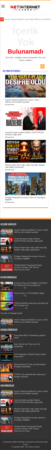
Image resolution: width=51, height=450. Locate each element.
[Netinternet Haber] (25, 7)
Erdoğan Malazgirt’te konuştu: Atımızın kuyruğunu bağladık (29, 257)
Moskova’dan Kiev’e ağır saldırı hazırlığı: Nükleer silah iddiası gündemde (30, 248)
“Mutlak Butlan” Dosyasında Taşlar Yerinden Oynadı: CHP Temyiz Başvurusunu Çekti (28, 267)
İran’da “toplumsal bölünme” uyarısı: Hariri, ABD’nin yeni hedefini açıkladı (22, 101)
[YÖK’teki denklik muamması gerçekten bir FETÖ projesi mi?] (6, 306)
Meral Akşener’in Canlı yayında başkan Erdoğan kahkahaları (30, 365)
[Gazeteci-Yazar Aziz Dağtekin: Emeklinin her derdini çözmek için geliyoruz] (6, 286)
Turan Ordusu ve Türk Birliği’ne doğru (29, 293)
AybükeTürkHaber (18, 442)
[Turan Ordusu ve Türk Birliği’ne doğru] (6, 296)
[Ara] (42, 66)
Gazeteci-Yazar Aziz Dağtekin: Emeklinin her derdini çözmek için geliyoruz (30, 284)
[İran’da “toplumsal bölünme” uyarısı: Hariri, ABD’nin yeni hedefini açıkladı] (6, 322)
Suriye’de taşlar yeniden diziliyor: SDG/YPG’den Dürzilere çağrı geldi (28, 240)
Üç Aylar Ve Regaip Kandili (11, 313)
